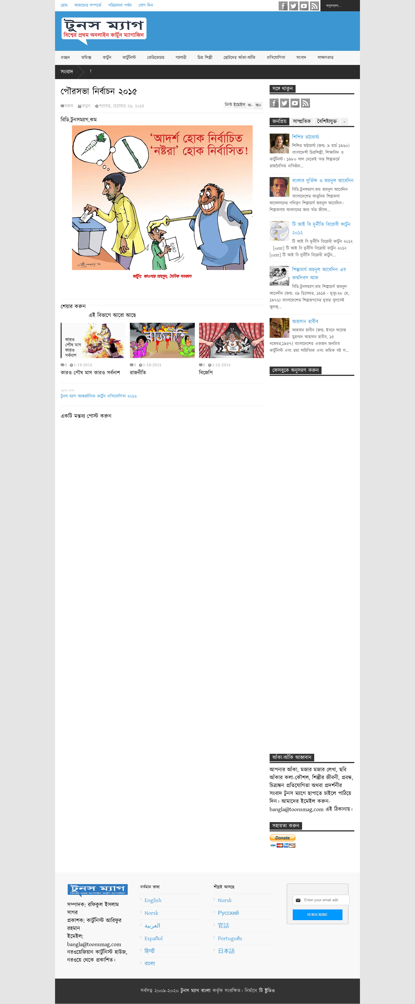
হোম (64, 5)
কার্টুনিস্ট (129, 58)
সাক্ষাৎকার (325, 58)
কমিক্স (86, 58)
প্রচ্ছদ (65, 58)
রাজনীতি (138, 373)
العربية (152, 926)
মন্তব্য (69, 106)
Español (154, 938)
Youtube (304, 5)
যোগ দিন (146, 5)
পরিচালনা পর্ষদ (120, 5)
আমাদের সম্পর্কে (88, 5)
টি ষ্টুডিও (267, 991)
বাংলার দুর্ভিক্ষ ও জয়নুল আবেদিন (323, 181)
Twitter (293, 5)
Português (230, 938)
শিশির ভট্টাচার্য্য (305, 137)
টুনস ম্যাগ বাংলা (196, 991)
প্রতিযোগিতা (276, 58)
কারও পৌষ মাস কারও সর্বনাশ (90, 373)
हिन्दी (150, 951)
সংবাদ (301, 58)
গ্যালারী (181, 58)
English (153, 900)
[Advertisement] (257, 31)
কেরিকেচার (155, 58)
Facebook (283, 5)
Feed (314, 5)
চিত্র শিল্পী (205, 58)
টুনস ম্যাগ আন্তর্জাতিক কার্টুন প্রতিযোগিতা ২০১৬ (99, 396)
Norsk (151, 913)
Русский (228, 913)
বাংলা (150, 964)
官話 (223, 926)
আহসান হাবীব (305, 322)
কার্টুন (107, 58)
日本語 (226, 951)
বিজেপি (206, 373)
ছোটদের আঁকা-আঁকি (239, 58)
